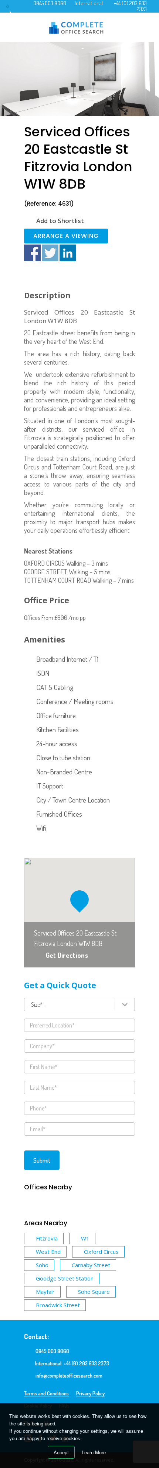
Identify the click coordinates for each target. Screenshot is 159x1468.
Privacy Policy (90, 1393)
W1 (85, 1238)
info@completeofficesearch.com (68, 1375)
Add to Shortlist (60, 220)
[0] (14, 9)
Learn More (94, 1452)
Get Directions (67, 955)
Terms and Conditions (46, 1393)
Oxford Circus (101, 1251)
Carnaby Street (91, 1265)
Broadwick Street (58, 1305)
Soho (42, 1265)
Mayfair (45, 1291)
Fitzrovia (47, 1238)
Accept (61, 1452)
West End (48, 1251)
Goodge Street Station (65, 1278)
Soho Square (94, 1291)
